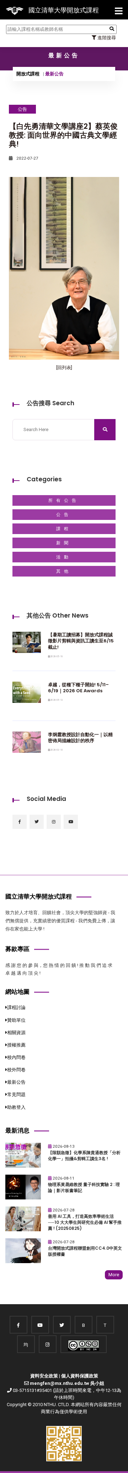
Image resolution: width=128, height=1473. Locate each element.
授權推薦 (16, 1045)
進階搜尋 (106, 37)
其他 (64, 571)
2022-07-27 (26, 158)
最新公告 (16, 1082)
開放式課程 (27, 73)
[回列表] (64, 367)
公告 (64, 514)
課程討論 (16, 1007)
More (113, 1274)
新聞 (64, 542)
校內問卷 (16, 1057)
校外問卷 (16, 1069)
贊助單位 (16, 1020)
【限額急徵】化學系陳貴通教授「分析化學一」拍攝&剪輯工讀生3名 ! (84, 1156)
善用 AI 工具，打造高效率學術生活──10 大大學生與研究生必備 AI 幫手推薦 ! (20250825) (85, 1222)
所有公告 (64, 500)
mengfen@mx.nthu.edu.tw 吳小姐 (67, 1383)
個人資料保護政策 (79, 1376)
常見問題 (16, 1094)
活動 (64, 557)
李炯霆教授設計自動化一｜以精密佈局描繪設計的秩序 (80, 737)
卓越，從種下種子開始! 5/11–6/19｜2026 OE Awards (78, 687)
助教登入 (16, 1107)
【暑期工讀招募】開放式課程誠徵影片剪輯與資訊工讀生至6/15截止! (81, 641)
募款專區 (17, 949)
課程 (64, 528)
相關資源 (16, 1032)
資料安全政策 (44, 1376)
